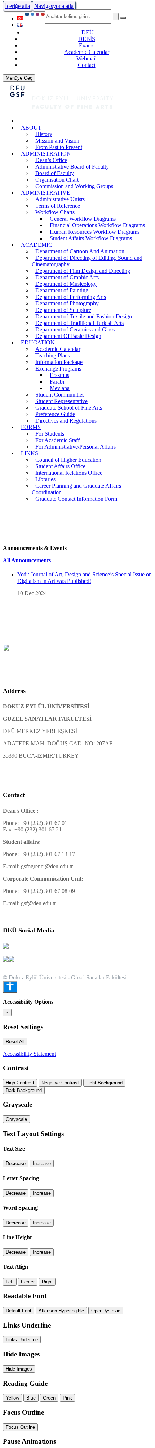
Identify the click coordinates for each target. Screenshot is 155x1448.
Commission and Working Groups (74, 186)
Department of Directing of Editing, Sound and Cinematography (87, 261)
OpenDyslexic (105, 1310)
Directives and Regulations (66, 421)
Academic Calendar (86, 52)
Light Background (104, 1082)
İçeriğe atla (17, 6)
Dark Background (24, 1090)
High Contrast (20, 1082)
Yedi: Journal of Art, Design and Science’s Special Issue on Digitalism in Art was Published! (84, 577)
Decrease (16, 1163)
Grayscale (16, 1119)
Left (10, 1281)
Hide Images (19, 1369)
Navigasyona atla (54, 6)
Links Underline (22, 1339)
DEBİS (86, 39)
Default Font (18, 1310)
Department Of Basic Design (68, 336)
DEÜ (87, 32)
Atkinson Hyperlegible (61, 1310)
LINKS (29, 453)
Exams (86, 45)
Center (28, 1281)
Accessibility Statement (29, 1054)
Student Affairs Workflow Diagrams (91, 238)
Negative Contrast (60, 1082)
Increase (42, 1163)
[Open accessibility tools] (10, 987)
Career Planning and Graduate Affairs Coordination (76, 489)
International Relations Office (68, 473)
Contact (87, 65)
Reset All (15, 1041)
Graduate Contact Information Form (76, 499)
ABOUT (31, 127)
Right (47, 1281)
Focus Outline (20, 1427)
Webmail (86, 58)
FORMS (31, 427)
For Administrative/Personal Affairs (75, 447)
